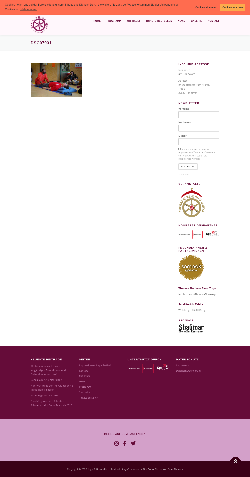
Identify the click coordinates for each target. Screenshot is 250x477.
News (181, 21)
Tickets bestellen (159, 21)
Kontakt (213, 21)
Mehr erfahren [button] (28, 9)
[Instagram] (116, 443)
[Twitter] (133, 443)
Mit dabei (133, 21)
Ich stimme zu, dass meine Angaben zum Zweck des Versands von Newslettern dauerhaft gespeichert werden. (196, 153)
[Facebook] (124, 443)
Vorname (183, 108)
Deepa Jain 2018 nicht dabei (47, 379)
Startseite (84, 392)
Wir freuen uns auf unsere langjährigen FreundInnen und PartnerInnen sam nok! (48, 370)
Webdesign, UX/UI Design (192, 310)
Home (97, 21)
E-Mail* (182, 135)
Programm (114, 21)
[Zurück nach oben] (236, 461)
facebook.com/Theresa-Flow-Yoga (197, 294)
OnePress (148, 469)
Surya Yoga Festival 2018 (45, 395)
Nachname (184, 122)
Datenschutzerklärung (188, 370)
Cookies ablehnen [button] (205, 7)
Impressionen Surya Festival (95, 365)
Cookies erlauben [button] (232, 7)
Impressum (182, 365)
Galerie (196, 21)
